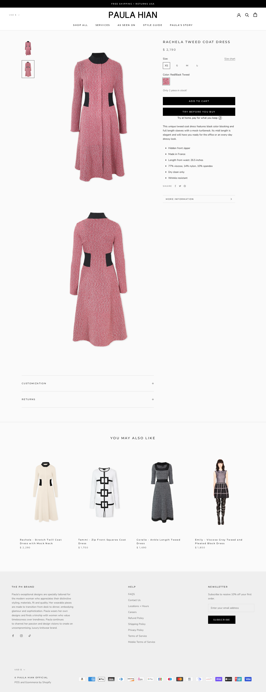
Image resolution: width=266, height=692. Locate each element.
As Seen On (127, 25)
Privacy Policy (135, 630)
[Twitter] (180, 186)
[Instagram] (21, 636)
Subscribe (221, 619)
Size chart (229, 58)
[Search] (247, 15)
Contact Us (134, 600)
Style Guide (152, 25)
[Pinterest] (185, 186)
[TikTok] (29, 636)
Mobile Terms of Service (141, 642)
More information (180, 199)
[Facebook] (175, 186)
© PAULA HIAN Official (31, 677)
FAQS (131, 594)
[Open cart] (255, 15)
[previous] (11, 501)
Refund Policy (136, 618)
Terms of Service (137, 636)
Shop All (80, 25)
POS (17, 682)
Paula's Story (181, 25)
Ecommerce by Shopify (38, 682)
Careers (132, 612)
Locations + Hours (138, 606)
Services (103, 25)
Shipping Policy (136, 624)
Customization (34, 383)
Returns (28, 399)
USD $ (12, 15)
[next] (255, 501)
